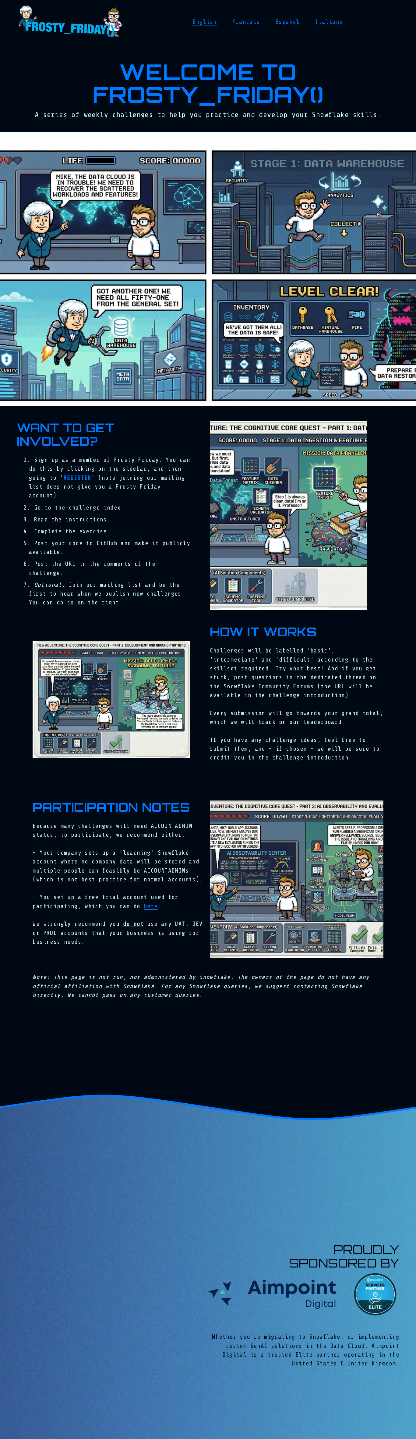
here (151, 906)
